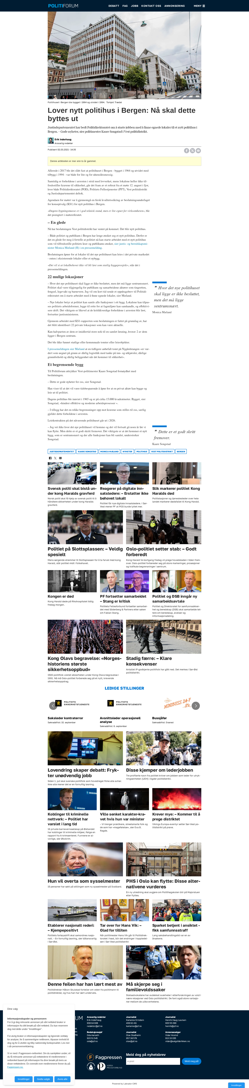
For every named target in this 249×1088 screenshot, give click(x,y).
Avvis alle (62, 1079)
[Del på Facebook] (186, 149)
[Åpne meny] (199, 6)
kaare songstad (87, 451)
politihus (141, 451)
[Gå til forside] (76, 6)
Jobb (134, 5)
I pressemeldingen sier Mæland (66, 349)
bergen (181, 451)
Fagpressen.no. (15, 1067)
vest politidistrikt (162, 451)
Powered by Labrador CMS (124, 1084)
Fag (125, 5)
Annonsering (174, 5)
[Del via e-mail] (198, 149)
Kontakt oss (151, 5)
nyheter (127, 451)
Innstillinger (236, 1085)
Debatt (114, 5)
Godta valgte (43, 1079)
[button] (53, 706)
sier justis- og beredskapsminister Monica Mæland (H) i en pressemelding (98, 246)
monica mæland (109, 451)
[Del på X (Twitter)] (192, 149)
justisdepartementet (61, 451)
